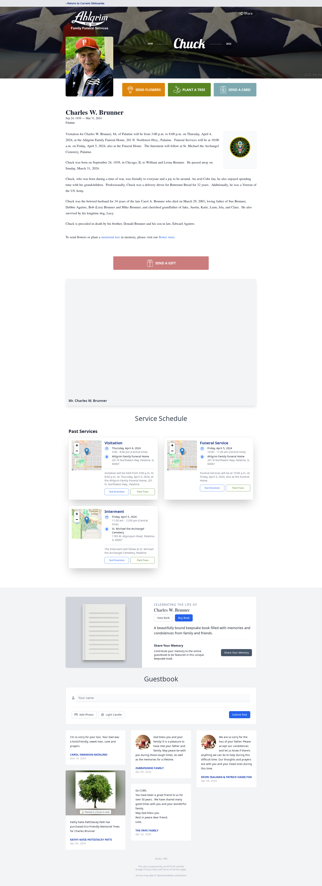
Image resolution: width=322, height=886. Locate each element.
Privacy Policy (150, 869)
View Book (163, 618)
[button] (86, 451)
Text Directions (116, 491)
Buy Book (184, 618)
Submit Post (239, 714)
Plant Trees (143, 491)
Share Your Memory (236, 652)
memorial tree (110, 237)
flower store (166, 237)
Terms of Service (171, 869)
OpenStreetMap (165, 875)
